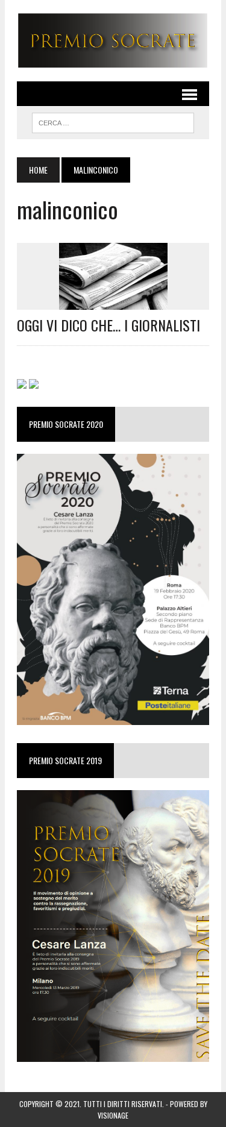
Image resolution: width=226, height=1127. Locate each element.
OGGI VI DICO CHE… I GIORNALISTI (108, 325)
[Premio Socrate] (113, 40)
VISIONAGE (113, 1115)
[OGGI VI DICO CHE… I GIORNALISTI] (113, 301)
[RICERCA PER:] (113, 121)
